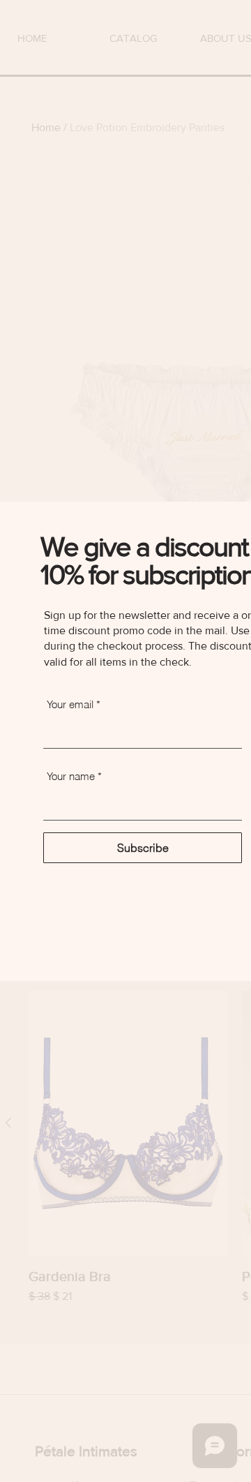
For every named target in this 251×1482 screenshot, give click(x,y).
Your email (70, 704)
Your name (71, 776)
